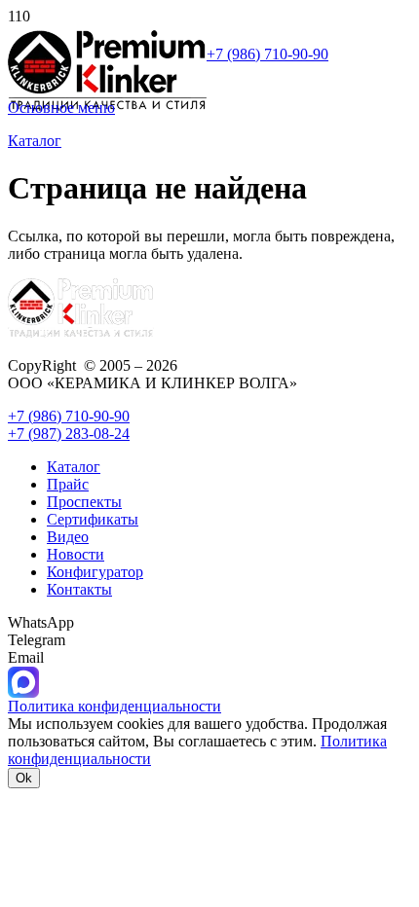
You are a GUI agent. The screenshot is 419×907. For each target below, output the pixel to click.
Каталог (73, 466)
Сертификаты (92, 519)
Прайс (68, 484)
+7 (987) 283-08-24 (69, 433)
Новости (75, 554)
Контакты (79, 589)
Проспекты (84, 501)
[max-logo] (23, 692)
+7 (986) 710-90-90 (267, 54)
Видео (68, 536)
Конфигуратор (95, 571)
